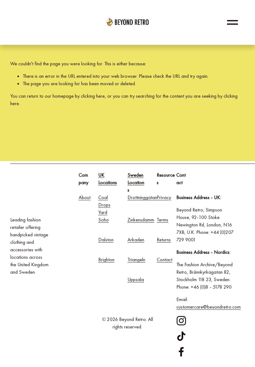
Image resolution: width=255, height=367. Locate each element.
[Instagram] (181, 321)
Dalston (106, 239)
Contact (164, 259)
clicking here (93, 96)
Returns (164, 239)
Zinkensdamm (141, 219)
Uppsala (136, 279)
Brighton (106, 259)
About (84, 197)
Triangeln (136, 259)
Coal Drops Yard (104, 205)
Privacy (164, 197)
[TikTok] (181, 336)
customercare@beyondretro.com (208, 307)
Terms (162, 219)
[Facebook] (181, 352)
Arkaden (136, 239)
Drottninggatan (142, 197)
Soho (103, 219)
